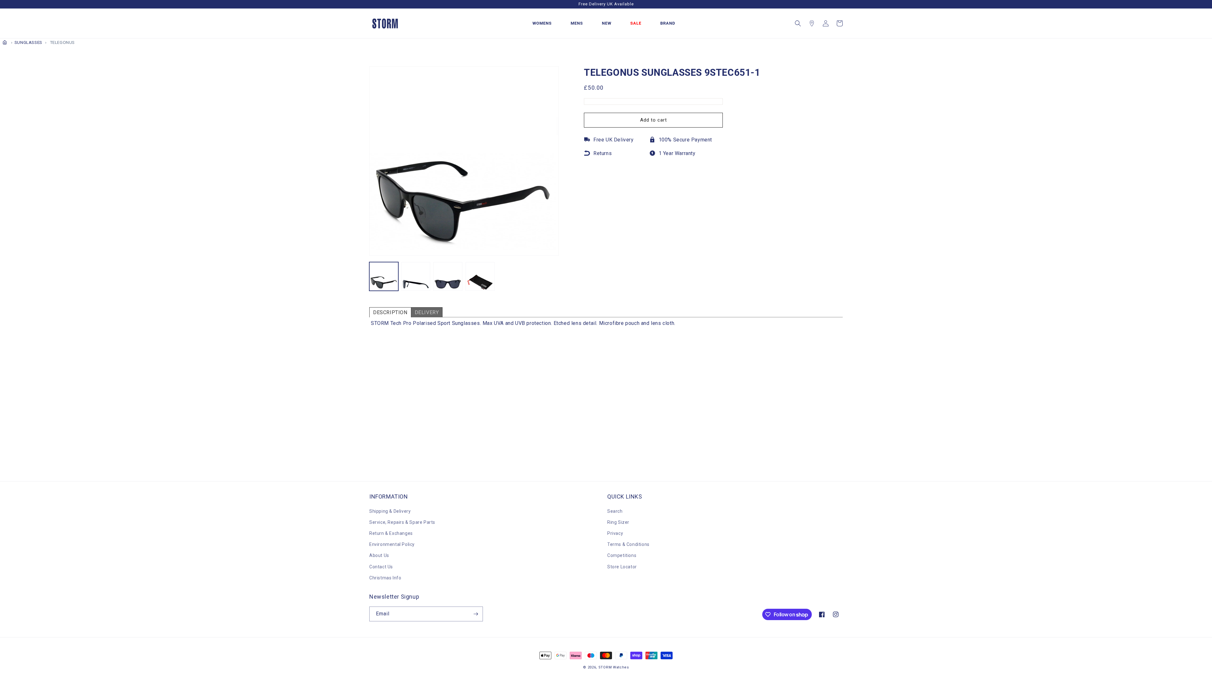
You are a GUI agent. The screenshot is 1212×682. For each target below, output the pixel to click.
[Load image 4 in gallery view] (480, 276)
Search (615, 511)
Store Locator (622, 566)
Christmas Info (385, 577)
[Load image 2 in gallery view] (416, 276)
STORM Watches (613, 667)
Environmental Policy (392, 544)
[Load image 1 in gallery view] (383, 276)
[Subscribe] (476, 614)
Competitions (621, 555)
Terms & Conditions (628, 544)
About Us (379, 555)
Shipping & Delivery (390, 511)
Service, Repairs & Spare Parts (402, 522)
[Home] (5, 42)
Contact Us (381, 566)
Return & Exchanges (391, 533)
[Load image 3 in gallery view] (447, 276)
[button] (798, 23)
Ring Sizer (618, 522)
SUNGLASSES (28, 42)
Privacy (615, 533)
